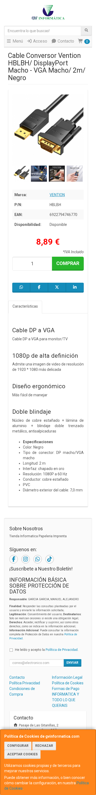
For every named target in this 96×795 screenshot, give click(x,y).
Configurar (18, 746)
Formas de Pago (65, 688)
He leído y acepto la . (46, 650)
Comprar (67, 263)
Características (25, 306)
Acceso (39, 41)
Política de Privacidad (62, 650)
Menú (17, 41)
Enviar (72, 663)
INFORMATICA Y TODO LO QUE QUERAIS (65, 700)
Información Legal (67, 677)
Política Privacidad (24, 683)
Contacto (65, 41)
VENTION (57, 195)
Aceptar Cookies (22, 754)
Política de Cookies (67, 683)
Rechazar (44, 746)
